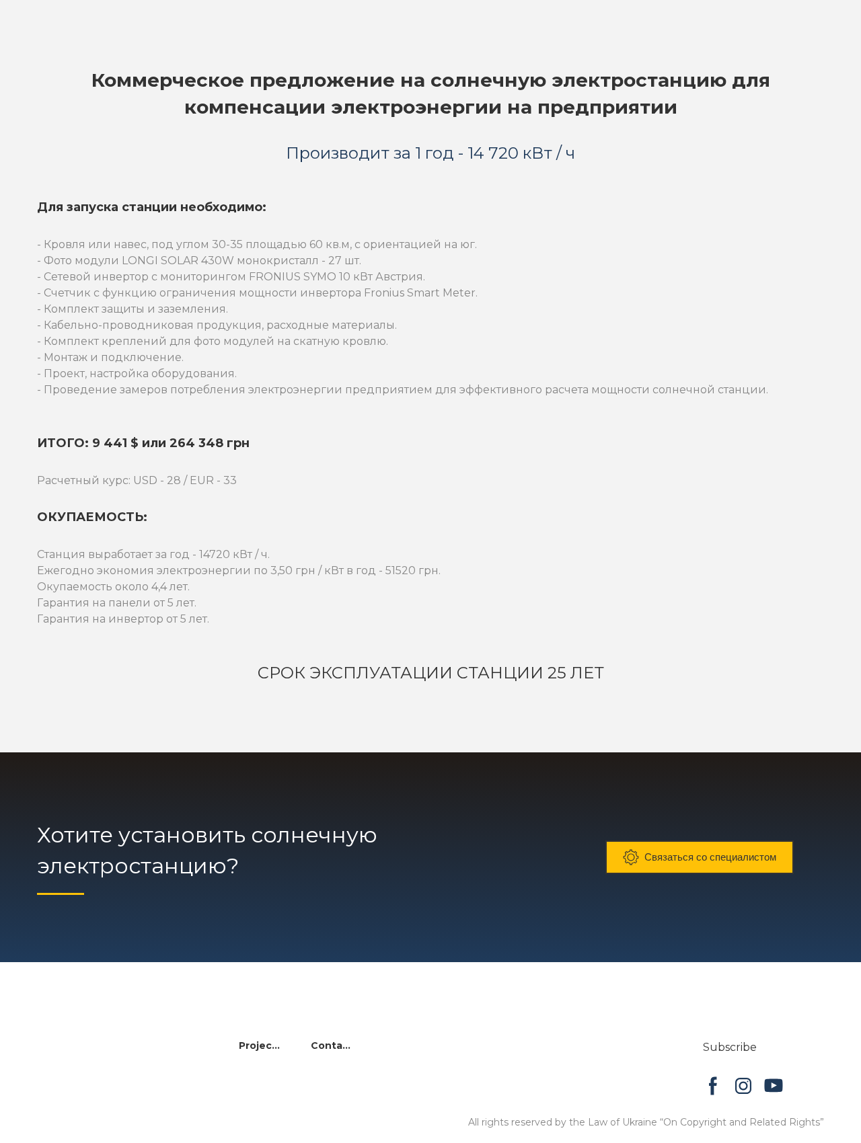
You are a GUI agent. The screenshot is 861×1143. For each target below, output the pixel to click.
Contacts (333, 1045)
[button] (699, 857)
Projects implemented (261, 1045)
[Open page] (94, 1052)
